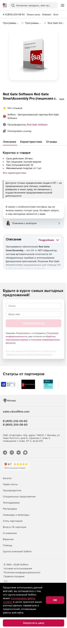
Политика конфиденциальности (22, 572)
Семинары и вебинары (16, 514)
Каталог (7, 478)
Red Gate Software (37, 124)
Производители (12, 490)
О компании (10, 533)
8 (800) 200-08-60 (15, 14)
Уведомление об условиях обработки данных (29, 354)
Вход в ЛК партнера (14, 527)
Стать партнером (12, 520)
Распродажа (10, 508)
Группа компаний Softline (17, 551)
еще (61, 99)
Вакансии (8, 539)
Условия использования (18, 568)
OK (55, 600)
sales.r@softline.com (16, 411)
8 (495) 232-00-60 (15, 421)
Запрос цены (33, 14)
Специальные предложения (19, 496)
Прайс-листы (10, 484)
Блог (56, 14)
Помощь (7, 545)
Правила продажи (14, 576)
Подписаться (33, 323)
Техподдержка (11, 502)
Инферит (46, 14)
